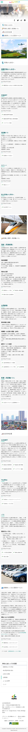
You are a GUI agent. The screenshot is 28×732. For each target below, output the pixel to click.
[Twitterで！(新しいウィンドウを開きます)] (17, 20)
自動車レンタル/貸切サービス (12, 35)
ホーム (3, 6)
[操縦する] (2, 2)
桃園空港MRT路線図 (8, 114)
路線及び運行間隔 (19, 464)
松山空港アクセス (7, 207)
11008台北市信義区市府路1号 (12, 705)
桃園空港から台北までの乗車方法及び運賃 (13, 85)
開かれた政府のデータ (21, 717)
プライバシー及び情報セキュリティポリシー (9, 717)
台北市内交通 (8, 32)
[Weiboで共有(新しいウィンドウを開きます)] (21, 20)
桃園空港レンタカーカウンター (10, 642)
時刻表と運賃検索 (19, 290)
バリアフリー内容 (7, 123)
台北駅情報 (21, 366)
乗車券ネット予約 (7, 290)
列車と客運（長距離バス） (12, 28)
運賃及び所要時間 (7, 464)
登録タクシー (6, 184)
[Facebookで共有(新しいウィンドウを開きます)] (14, 20)
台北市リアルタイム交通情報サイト (11, 402)
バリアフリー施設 (19, 469)
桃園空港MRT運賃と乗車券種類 (10, 118)
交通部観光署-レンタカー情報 (14, 651)
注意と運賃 (5, 556)
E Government (10, 723)
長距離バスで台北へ (7, 155)
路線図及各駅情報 (7, 469)
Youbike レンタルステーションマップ (11, 499)
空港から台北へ (8, 25)
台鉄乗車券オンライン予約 (9, 366)
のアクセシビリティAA (15, 723)
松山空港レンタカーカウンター (10, 647)
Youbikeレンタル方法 (8, 503)
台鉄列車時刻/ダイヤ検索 (9, 362)
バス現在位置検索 (7, 552)
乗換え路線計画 (18, 552)
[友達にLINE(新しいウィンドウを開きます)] (24, 20)
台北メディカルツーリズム (14, 2)
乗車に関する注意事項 (8, 294)
